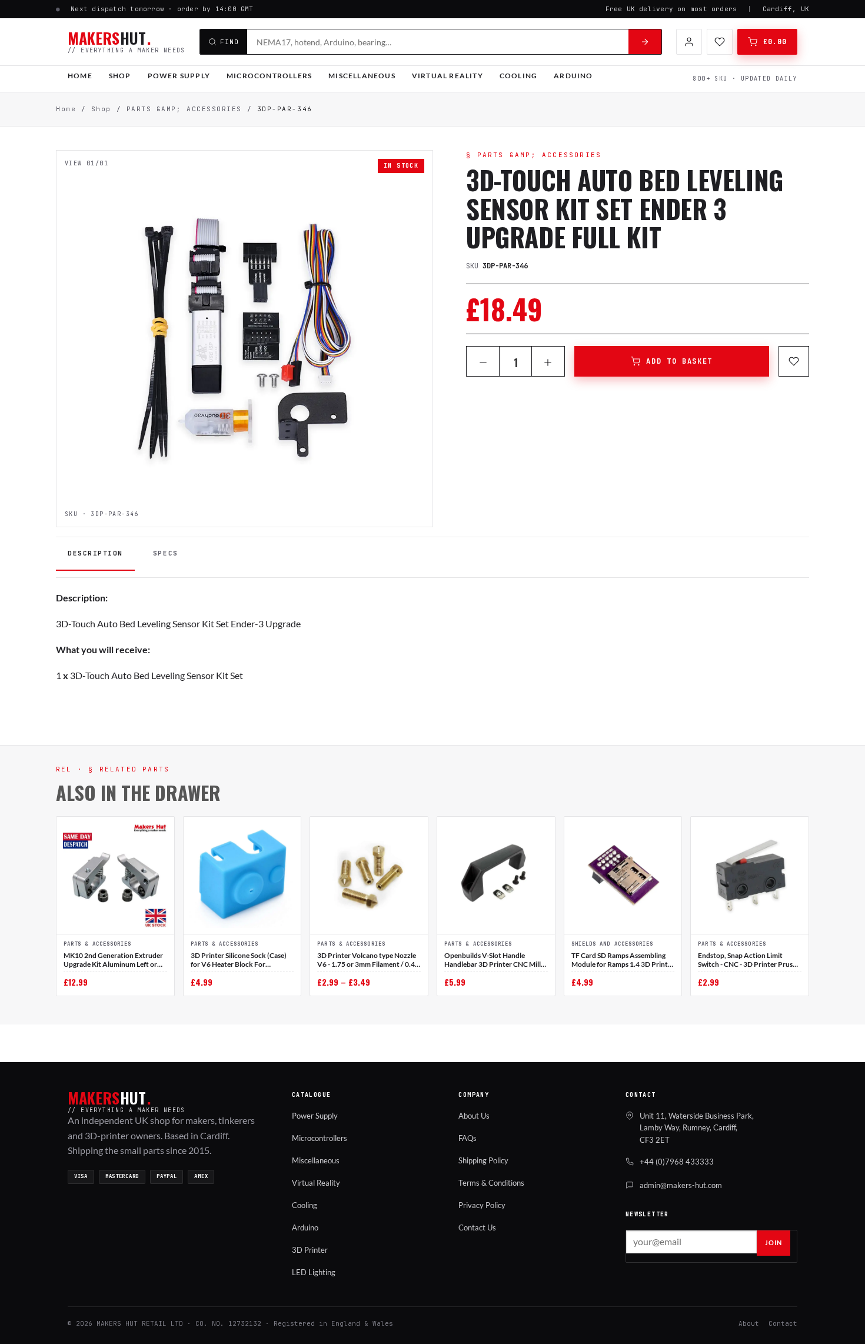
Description (95, 553)
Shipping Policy (483, 1160)
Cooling (518, 75)
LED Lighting (313, 1272)
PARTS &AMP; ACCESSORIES (184, 109)
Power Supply (179, 75)
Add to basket (679, 361)
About (748, 1323)
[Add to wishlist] (793, 361)
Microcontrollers (269, 75)
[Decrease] (483, 362)
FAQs (467, 1138)
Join (773, 1242)
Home (80, 75)
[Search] (644, 41)
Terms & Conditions (491, 1182)
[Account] (689, 42)
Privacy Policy (481, 1205)
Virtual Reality (447, 75)
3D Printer (310, 1250)
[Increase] (548, 362)
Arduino (573, 75)
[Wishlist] (720, 42)
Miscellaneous (361, 75)
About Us (474, 1115)
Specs (165, 553)
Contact (782, 1323)
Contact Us (477, 1227)
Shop (120, 75)
